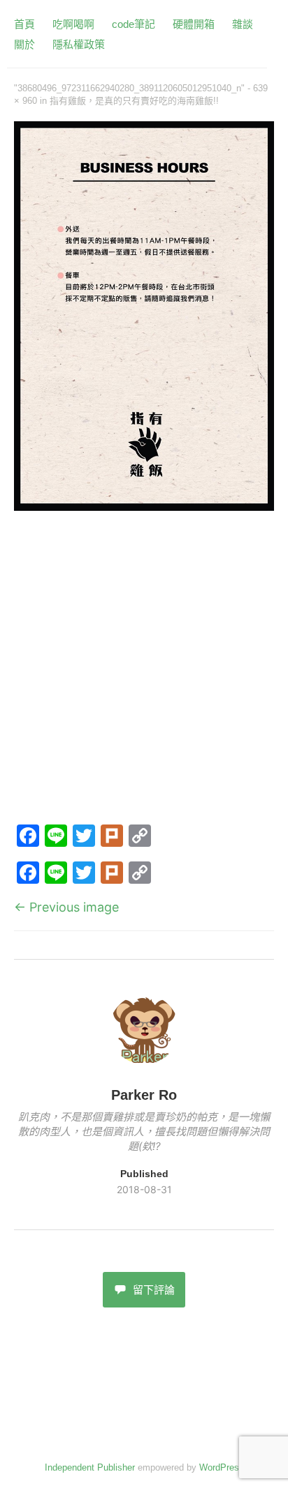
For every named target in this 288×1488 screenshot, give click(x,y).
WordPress (221, 1467)
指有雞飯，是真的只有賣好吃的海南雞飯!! (134, 100)
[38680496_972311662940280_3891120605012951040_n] (144, 506)
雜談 (242, 24)
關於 (24, 44)
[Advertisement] (144, 669)
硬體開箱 (194, 24)
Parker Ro (144, 1095)
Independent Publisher (90, 1467)
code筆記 (133, 24)
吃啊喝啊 (73, 24)
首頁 (24, 24)
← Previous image (66, 907)
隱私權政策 (78, 44)
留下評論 (154, 1290)
